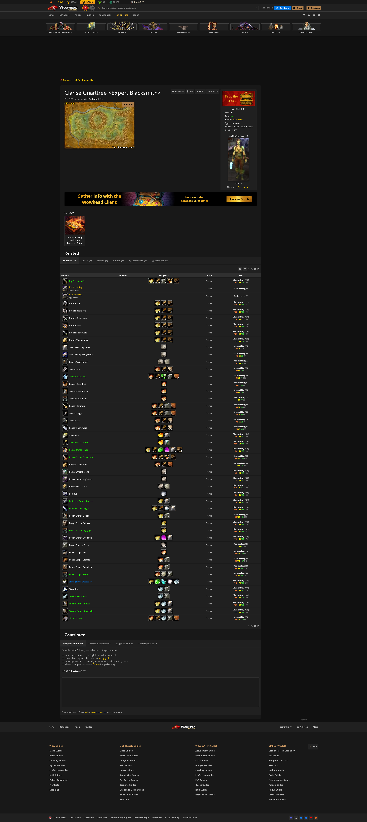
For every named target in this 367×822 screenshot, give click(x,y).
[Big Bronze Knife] (65, 281)
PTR (92, 8)
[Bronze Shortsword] (65, 332)
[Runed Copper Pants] (65, 574)
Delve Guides (56, 755)
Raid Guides (55, 775)
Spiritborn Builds (277, 799)
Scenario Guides (128, 785)
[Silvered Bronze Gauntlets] (65, 611)
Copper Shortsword (78, 428)
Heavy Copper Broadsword (81, 457)
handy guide (104, 658)
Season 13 (274, 755)
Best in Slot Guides (205, 755)
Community (105, 15)
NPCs (77, 80)
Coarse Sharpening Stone (81, 354)
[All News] (51, 2)
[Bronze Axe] (65, 303)
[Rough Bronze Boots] (65, 516)
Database (64, 15)
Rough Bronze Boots (79, 515)
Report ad (304, 719)
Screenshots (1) (238, 135)
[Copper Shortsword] (65, 428)
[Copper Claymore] (65, 406)
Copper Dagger (76, 413)
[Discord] (291, 818)
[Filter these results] (245, 269)
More (315, 726)
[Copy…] (240, 269)
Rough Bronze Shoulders (80, 537)
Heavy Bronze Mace (78, 449)
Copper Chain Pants (78, 398)
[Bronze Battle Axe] (65, 310)
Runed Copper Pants (78, 574)
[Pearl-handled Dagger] (65, 508)
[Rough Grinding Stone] (65, 545)
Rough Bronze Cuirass (79, 523)
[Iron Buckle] (65, 494)
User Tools (75, 817)
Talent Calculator (58, 780)
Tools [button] (78, 15)
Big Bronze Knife (77, 281)
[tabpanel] (160, 447)
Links (201, 91)
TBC (103, 2)
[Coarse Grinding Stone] (65, 347)
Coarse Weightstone (78, 362)
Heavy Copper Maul (78, 464)
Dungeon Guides (128, 760)
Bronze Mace (75, 325)
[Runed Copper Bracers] (65, 560)
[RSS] (316, 818)
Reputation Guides (129, 775)
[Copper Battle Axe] (65, 376)
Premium (157, 817)
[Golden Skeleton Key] (65, 442)
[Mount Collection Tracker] (161, 199)
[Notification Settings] (309, 15)
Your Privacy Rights (121, 817)
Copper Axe (74, 369)
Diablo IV (139, 2)
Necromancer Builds (279, 780)
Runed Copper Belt (78, 552)
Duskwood (94, 99)
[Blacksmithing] (65, 288)
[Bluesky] (301, 818)
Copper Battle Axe (77, 376)
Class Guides (56, 750)
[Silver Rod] (65, 589)
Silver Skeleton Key (78, 596)
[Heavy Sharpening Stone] (65, 479)
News (51, 15)
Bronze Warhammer (78, 340)
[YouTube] (311, 818)
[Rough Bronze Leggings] (65, 530)
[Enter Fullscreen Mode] (304, 15)
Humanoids (87, 80)
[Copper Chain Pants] (65, 398)
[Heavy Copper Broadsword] (65, 457)
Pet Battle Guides (129, 780)
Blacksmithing (238, 280)
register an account (98, 712)
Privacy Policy (172, 817)
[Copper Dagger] (65, 413)
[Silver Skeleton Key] (65, 596)
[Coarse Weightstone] (65, 362)
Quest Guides (127, 770)
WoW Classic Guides (206, 745)
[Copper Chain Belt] (65, 384)
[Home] (63, 7)
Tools (77, 726)
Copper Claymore (77, 406)
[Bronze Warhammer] (65, 340)
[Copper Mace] (65, 420)
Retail (74, 2)
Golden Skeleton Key (78, 442)
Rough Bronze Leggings (80, 530)
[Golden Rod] (65, 435)
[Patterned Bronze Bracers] (65, 501)
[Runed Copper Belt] (65, 552)
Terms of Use (190, 817)
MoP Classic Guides (130, 745)
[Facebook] (306, 818)
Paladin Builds (276, 785)
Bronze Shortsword (78, 332)
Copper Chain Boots (78, 391)
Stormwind (238, 119)
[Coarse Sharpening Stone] (65, 354)
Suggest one (244, 187)
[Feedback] (314, 15)
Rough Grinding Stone (79, 545)
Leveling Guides (57, 760)
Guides (90, 15)
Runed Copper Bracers (79, 559)
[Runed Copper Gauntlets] (65, 567)
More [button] (136, 15)
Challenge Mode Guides (132, 789)
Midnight (54, 789)
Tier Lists (54, 785)
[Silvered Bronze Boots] (65, 603)
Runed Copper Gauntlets (80, 567)
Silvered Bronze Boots (79, 603)
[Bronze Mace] (65, 325)
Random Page (141, 817)
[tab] (69, 260)
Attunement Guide (205, 750)
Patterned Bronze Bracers (81, 501)
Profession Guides (58, 770)
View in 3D (212, 91)
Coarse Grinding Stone (79, 347)
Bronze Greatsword (78, 318)
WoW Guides (56, 745)
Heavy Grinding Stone (79, 471)
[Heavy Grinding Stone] (65, 472)
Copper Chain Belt (77, 384)
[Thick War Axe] (65, 618)
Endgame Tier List (278, 760)
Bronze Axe (74, 303)
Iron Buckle (74, 493)
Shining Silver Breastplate (80, 581)
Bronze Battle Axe (77, 310)
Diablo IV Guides (277, 745)
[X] (296, 818)
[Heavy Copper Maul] (65, 464)
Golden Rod (74, 435)
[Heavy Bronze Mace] (65, 450)
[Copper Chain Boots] (65, 391)
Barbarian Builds (277, 770)
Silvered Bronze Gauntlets (81, 611)
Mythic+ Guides (57, 765)
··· (124, 2)
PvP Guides (201, 780)
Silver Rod (73, 589)
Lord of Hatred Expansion (282, 750)
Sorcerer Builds (276, 794)
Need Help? (60, 817)
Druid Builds (275, 775)
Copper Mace (75, 420)
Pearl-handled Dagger (79, 508)
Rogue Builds (275, 789)
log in (86, 712)
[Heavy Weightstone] (65, 486)
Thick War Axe (75, 618)
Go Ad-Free (122, 15)
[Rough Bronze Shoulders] (65, 538)
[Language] (319, 15)
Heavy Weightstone (78, 486)
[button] (116, 124)
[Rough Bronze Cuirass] (65, 523)
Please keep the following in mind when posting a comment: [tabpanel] (95, 681)
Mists (116, 2)
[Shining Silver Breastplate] (65, 581)
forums (96, 664)
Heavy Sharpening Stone (80, 479)
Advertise (102, 817)
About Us (89, 817)
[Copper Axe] (65, 369)
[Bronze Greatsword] (65, 318)
